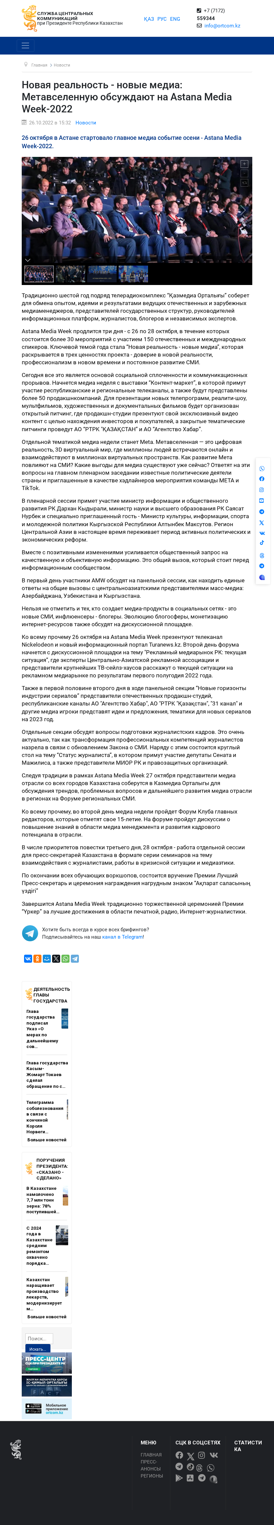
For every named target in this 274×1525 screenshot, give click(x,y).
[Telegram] (75, 959)
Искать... (37, 1349)
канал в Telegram (122, 937)
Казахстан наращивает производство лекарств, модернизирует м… (44, 1294)
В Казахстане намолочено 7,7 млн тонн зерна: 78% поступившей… (42, 1199)
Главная (151, 1454)
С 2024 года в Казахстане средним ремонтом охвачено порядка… (39, 1245)
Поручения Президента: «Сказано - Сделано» (52, 1168)
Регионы (152, 1476)
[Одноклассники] (37, 959)
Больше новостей (46, 1139)
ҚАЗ (149, 19)
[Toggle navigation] (25, 45)
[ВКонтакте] (28, 959)
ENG (175, 19)
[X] (56, 959)
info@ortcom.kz (222, 26)
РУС (162, 19)
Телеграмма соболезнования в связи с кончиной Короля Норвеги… (44, 1117)
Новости (86, 123)
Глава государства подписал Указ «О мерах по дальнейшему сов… (42, 1029)
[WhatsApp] (65, 959)
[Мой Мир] (47, 959)
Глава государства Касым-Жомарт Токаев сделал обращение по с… (47, 1074)
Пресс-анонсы (151, 1465)
